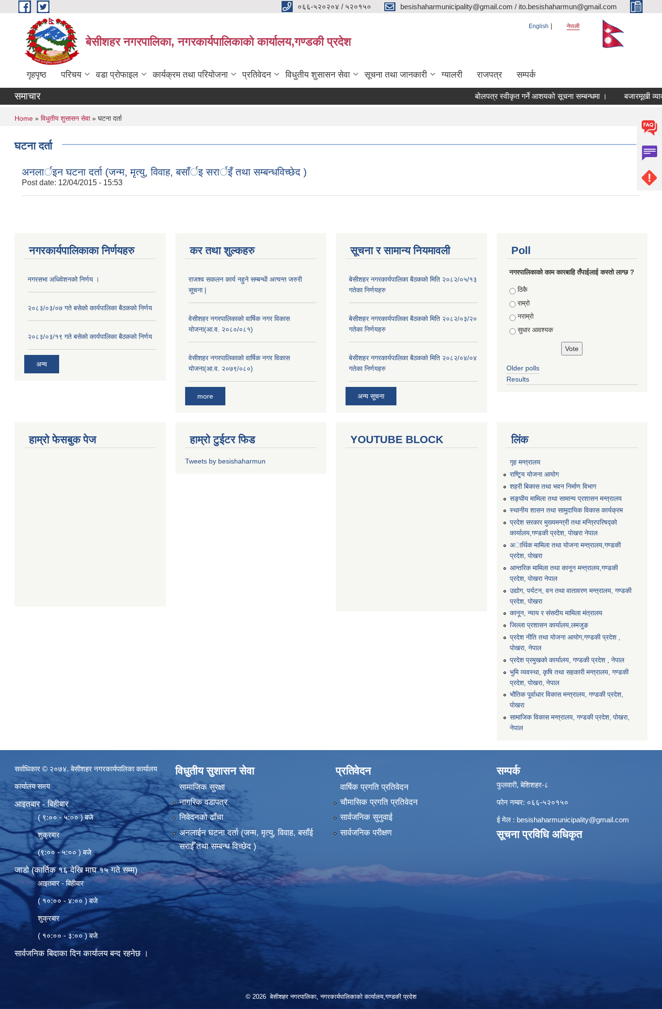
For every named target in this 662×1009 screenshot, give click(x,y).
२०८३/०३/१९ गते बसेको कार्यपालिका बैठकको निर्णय (90, 336)
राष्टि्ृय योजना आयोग (534, 474)
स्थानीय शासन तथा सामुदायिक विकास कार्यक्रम (566, 510)
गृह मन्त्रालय (525, 462)
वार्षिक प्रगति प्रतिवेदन (374, 787)
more (205, 396)
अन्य (41, 364)
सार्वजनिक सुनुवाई (366, 817)
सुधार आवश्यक (535, 330)
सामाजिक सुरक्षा (202, 787)
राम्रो (524, 303)
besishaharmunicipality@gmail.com (573, 820)
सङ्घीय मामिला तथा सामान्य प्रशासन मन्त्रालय (566, 498)
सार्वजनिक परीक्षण (366, 832)
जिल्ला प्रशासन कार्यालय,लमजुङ (549, 625)
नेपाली (573, 26)
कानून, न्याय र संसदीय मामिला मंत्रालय (556, 613)
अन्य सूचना (371, 396)
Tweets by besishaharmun (225, 461)
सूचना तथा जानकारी (395, 75)
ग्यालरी (451, 75)
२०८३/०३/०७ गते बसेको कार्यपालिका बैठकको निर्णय (90, 308)
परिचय (71, 75)
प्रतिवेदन (256, 75)
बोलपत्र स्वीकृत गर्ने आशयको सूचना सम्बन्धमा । (523, 96)
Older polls (522, 368)
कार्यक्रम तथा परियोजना (190, 75)
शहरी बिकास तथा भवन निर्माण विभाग (553, 486)
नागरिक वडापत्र (203, 802)
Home (24, 118)
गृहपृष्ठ (37, 75)
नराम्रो (526, 316)
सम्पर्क (526, 75)
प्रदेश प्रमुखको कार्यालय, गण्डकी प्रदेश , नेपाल (567, 660)
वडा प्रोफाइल (117, 75)
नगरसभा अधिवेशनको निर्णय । (63, 279)
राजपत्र (489, 75)
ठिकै (522, 289)
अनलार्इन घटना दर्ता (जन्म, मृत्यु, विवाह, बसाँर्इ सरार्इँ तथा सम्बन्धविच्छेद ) (164, 171)
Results (517, 379)
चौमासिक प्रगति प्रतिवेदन (379, 802)
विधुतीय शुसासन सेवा (317, 75)
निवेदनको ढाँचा (201, 817)
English (539, 26)
